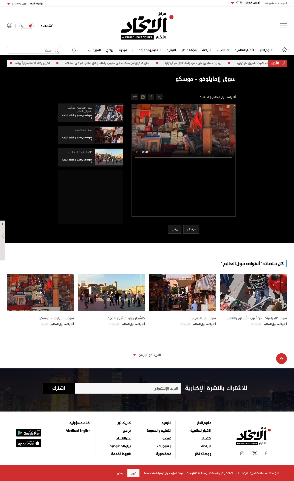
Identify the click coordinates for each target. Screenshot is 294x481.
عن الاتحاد (123, 438)
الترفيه (171, 50)
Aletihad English (78, 430)
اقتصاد (224, 50)
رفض (120, 473)
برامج (109, 50)
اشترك (58, 388)
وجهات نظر (189, 50)
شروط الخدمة (121, 454)
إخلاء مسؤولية (80, 423)
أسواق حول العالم (224, 97)
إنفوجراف (164, 446)
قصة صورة (163, 454)
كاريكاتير (124, 423)
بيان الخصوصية (120, 446)
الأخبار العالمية (244, 50)
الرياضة (206, 50)
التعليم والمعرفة (150, 50)
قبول (133, 473)
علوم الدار (266, 50)
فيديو (123, 50)
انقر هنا (192, 473)
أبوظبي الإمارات (248, 3)
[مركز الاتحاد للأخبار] (147, 26)
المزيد (96, 50)
